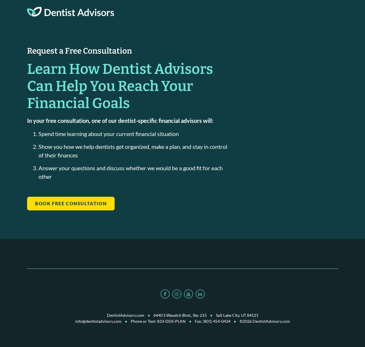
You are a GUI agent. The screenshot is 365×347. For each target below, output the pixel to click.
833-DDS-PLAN (171, 321)
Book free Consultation (71, 203)
